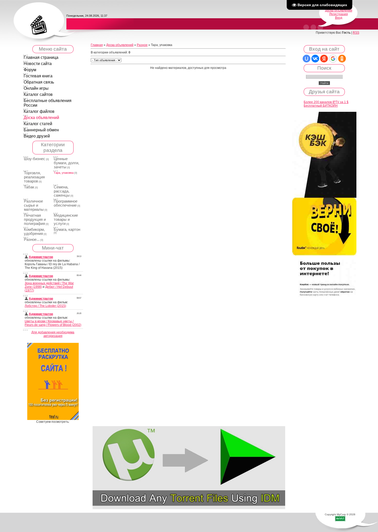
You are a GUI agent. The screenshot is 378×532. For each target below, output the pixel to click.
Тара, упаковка (64, 172)
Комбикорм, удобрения (34, 231)
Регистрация (338, 14)
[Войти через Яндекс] (324, 58)
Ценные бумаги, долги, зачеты (66, 163)
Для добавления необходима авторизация (52, 334)
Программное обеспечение (65, 203)
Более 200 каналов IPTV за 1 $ (326, 102)
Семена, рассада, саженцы (62, 191)
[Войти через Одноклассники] (342, 58)
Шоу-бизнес (34, 159)
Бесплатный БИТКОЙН (321, 105)
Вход (338, 18)
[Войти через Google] (333, 58)
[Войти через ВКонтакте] (315, 58)
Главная (97, 45)
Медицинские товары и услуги (66, 219)
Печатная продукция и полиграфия (35, 219)
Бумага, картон (67, 229)
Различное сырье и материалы (34, 205)
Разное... (32, 239)
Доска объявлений (338, 10)
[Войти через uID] (306, 58)
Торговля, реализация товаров (34, 177)
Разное (142, 45)
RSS (356, 32)
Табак (29, 187)
